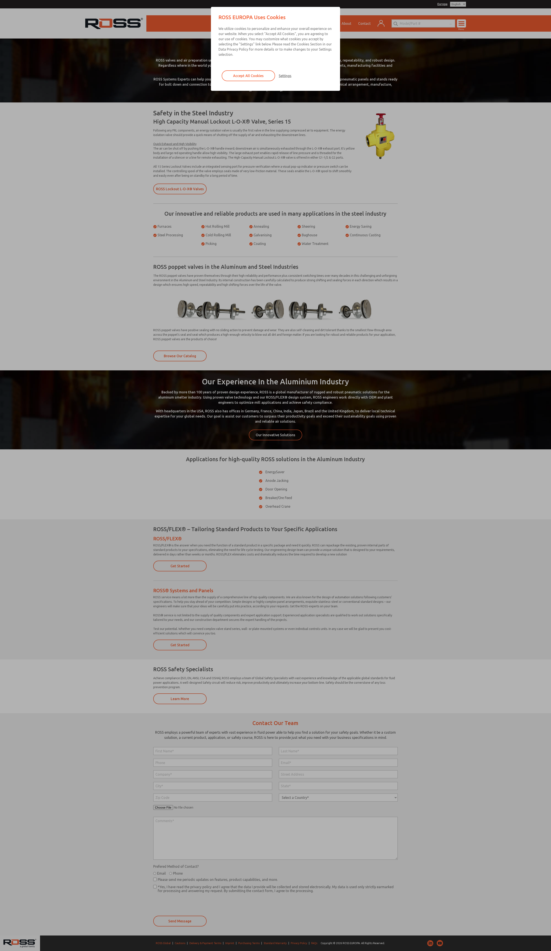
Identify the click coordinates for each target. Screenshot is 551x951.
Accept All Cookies (248, 76)
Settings (285, 76)
